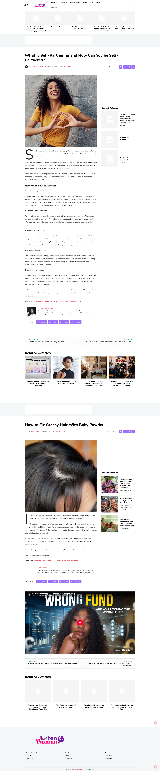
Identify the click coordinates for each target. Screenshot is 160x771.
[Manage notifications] (155, 766)
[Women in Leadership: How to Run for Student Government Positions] (122, 367)
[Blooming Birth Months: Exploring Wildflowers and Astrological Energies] (102, 18)
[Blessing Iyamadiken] (27, 66)
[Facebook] (120, 67)
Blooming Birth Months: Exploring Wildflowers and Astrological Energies (102, 28)
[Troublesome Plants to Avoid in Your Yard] (80, 18)
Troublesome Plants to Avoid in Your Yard (80, 28)
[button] (28, 5)
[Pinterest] (129, 67)
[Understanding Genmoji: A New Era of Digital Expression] (38, 367)
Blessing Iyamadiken (38, 66)
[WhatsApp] (133, 67)
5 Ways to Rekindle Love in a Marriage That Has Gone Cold (57, 301)
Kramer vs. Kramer (58, 27)
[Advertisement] (58, 40)
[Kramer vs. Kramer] (58, 18)
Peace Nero (122, 125)
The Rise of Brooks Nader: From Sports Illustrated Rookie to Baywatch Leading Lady (36, 29)
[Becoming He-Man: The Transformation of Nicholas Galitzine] (124, 18)
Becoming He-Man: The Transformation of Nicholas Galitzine (124, 28)
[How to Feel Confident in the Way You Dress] (66, 367)
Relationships (66, 67)
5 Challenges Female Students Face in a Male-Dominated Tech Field (94, 383)
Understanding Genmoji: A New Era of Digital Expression (38, 383)
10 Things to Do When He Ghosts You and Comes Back (108, 341)
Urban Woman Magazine (76, 769)
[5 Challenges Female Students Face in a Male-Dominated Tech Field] (94, 367)
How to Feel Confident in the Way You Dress (66, 382)
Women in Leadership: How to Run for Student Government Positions (122, 383)
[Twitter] (125, 67)
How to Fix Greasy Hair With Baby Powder (46, 341)
